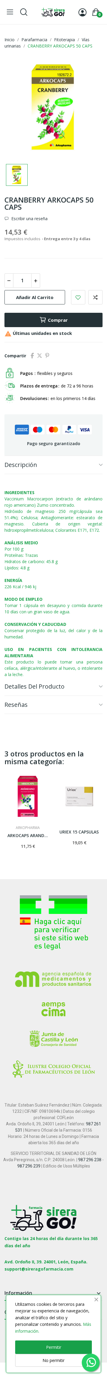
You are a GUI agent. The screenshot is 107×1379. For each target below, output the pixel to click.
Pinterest (47, 355)
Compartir (32, 355)
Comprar (58, 320)
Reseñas (16, 705)
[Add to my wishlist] (78, 297)
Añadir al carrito (35, 297)
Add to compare (95, 297)
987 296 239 (28, 1166)
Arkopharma (28, 828)
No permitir (53, 1360)
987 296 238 (89, 1159)
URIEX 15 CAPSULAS (79, 832)
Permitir (53, 1347)
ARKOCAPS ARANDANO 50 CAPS (27, 835)
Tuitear (39, 355)
